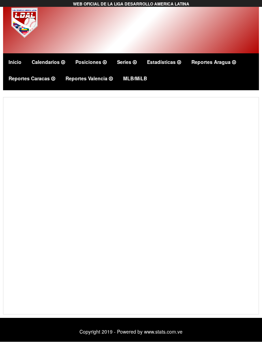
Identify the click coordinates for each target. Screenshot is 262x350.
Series (125, 61)
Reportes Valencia (87, 78)
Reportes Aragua (211, 61)
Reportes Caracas (30, 78)
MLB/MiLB (135, 78)
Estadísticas (162, 61)
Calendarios (46, 61)
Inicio (15, 61)
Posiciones (89, 61)
